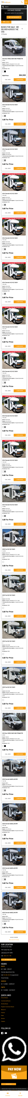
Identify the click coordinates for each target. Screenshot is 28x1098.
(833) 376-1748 (7, 955)
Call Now (7, 79)
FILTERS (7, 22)
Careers (3, 1021)
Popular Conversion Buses (7, 1006)
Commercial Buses (5, 1001)
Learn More (19, 79)
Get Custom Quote (14, 17)
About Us (3, 1009)
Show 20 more (14, 937)
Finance (3, 1012)
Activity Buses (4, 1003)
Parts (2, 1015)
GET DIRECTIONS (8, 959)
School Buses (4, 997)
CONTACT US (8, 1084)
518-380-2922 (6, 975)
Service (3, 1018)
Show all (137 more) (14, 939)
